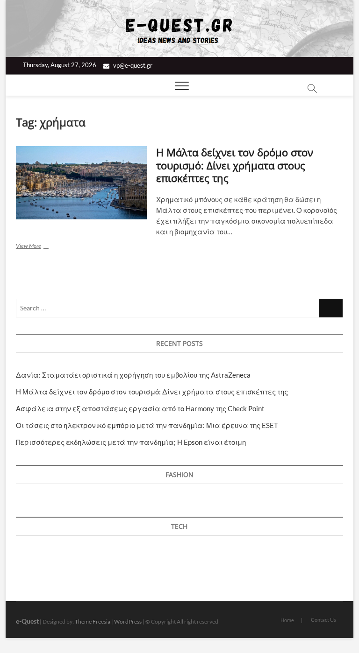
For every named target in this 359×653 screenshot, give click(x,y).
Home (287, 620)
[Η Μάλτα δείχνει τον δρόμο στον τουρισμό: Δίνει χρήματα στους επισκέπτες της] (81, 183)
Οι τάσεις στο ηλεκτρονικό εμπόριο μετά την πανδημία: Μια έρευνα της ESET (147, 425)
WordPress (128, 621)
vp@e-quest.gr (132, 65)
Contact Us (323, 620)
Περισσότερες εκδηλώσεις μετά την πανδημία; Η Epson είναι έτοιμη (131, 442)
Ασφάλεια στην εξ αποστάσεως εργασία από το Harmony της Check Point (140, 408)
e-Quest (27, 621)
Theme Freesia (92, 621)
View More (41, 247)
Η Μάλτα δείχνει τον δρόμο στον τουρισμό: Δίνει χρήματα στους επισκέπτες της (234, 165)
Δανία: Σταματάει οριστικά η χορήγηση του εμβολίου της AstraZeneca (133, 375)
